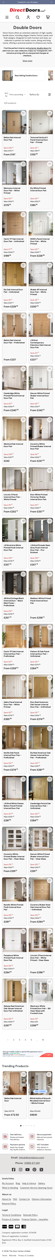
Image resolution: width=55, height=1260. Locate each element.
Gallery (41, 1183)
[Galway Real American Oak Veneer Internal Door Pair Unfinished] (14, 991)
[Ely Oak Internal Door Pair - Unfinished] (14, 274)
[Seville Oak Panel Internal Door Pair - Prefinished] (14, 737)
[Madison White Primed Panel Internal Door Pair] (41, 583)
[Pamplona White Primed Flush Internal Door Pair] (14, 940)
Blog (18, 1183)
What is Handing (10, 1187)
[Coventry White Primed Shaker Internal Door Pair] (41, 429)
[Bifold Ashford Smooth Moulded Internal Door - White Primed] (40, 1083)
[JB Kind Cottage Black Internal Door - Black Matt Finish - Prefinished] (14, 583)
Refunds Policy (30, 1215)
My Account (8, 1183)
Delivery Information (42, 1199)
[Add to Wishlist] (23, 113)
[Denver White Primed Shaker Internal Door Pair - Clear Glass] (41, 839)
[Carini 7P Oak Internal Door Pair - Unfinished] (14, 223)
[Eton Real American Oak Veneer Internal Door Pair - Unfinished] (41, 687)
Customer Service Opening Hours (36, 1187)
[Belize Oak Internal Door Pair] (14, 122)
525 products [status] (10, 103)
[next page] (48, 1040)
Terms (4, 1255)
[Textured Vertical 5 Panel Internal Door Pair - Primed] (41, 122)
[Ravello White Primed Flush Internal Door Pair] (14, 889)
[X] (41, 1169)
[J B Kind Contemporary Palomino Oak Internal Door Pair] (41, 325)
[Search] (17, 17)
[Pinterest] (34, 1169)
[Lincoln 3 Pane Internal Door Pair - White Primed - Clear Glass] (41, 940)
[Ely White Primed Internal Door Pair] (41, 173)
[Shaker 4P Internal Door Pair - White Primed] (41, 274)
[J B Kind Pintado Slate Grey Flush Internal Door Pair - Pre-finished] (41, 530)
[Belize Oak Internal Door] (15, 1083)
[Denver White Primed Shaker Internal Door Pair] (41, 378)
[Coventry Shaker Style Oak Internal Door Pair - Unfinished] (41, 889)
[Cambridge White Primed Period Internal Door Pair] (14, 378)
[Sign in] (28, 17)
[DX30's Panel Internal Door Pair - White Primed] (41, 223)
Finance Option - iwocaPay (35, 1219)
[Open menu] (7, 17)
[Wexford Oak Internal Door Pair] (14, 429)
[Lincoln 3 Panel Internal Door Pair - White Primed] (14, 479)
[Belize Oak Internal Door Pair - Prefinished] (14, 325)
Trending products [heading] (15, 1066)
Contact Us (24, 1199)
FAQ (15, 1199)
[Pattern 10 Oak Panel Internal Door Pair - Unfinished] (41, 636)
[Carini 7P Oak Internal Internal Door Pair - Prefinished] (14, 636)
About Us (6, 1199)
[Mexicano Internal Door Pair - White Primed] (14, 173)
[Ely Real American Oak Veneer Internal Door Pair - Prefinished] (41, 737)
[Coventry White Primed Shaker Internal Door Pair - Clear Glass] (14, 839)
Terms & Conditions (11, 1215)
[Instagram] (20, 1169)
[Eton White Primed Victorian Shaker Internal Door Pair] (41, 479)
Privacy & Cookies (11, 1219)
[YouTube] (27, 1169)
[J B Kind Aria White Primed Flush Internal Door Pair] (14, 530)
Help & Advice (29, 1183)
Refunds (12, 1255)
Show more (27, 61)
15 (43, 1039)
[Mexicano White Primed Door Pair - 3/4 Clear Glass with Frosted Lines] (41, 991)
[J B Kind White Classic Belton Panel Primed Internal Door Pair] (14, 788)
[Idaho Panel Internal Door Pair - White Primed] (14, 687)
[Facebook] (13, 1169)
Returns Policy (9, 1203)
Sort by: (14, 94)
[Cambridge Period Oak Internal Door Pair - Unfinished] (41, 788)
